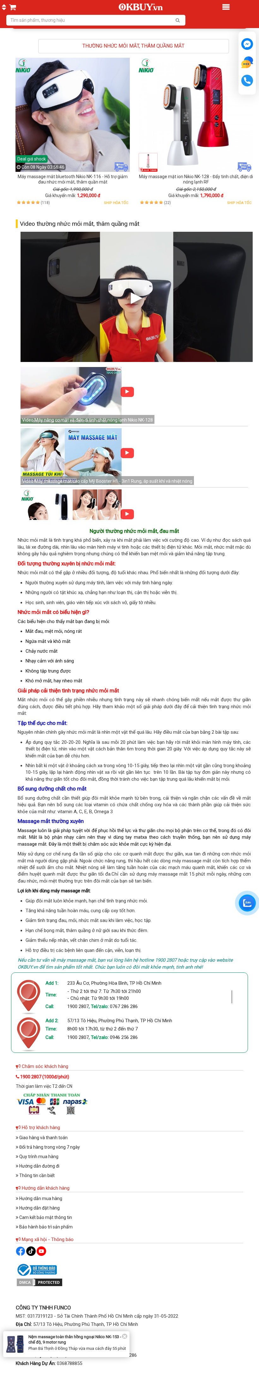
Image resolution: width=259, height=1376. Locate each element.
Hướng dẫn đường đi (38, 1166)
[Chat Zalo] (247, 903)
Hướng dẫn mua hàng (40, 1198)
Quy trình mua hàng (38, 1156)
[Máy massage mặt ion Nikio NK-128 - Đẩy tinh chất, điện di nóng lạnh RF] (196, 115)
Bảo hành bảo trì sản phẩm (45, 1226)
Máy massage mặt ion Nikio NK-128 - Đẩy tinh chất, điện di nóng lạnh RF (196, 179)
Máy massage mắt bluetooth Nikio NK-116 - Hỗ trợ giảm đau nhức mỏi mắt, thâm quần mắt (73, 179)
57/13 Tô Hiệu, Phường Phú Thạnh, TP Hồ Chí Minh (119, 1020)
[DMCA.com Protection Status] (39, 1282)
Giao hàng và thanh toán (43, 1137)
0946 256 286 (124, 1037)
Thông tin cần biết (36, 1175)
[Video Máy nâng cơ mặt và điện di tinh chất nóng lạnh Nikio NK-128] (71, 396)
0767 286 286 (124, 1006)
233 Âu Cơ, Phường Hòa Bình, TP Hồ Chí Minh (114, 983)
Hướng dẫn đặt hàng (39, 1207)
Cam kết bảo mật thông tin (45, 1217)
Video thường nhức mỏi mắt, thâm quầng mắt (79, 223)
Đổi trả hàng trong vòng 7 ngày (49, 1147)
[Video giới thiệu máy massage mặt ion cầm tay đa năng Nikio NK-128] (71, 518)
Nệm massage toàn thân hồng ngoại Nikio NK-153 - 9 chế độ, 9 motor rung (76, 1339)
